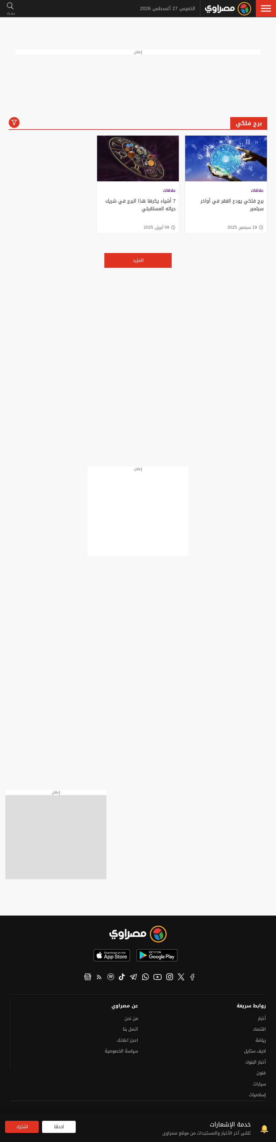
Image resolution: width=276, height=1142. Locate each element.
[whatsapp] (145, 977)
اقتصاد (259, 1029)
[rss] (99, 977)
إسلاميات (257, 1095)
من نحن (131, 1018)
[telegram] (133, 977)
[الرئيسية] (228, 8)
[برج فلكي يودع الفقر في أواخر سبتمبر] (226, 159)
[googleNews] (87, 977)
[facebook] (192, 977)
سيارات (259, 1084)
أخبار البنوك (255, 1062)
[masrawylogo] (138, 934)
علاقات (257, 190)
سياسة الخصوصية (121, 1051)
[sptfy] (110, 977)
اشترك (22, 1126)
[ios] (112, 955)
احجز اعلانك (127, 1040)
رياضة (260, 1040)
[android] (157, 955)
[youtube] (157, 977)
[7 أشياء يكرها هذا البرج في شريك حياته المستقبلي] (138, 159)
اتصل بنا (130, 1029)
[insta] (169, 977)
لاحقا (59, 1126)
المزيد (138, 260)
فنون (261, 1073)
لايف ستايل (255, 1051)
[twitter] (181, 977)
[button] (266, 8)
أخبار (262, 1018)
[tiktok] (122, 977)
